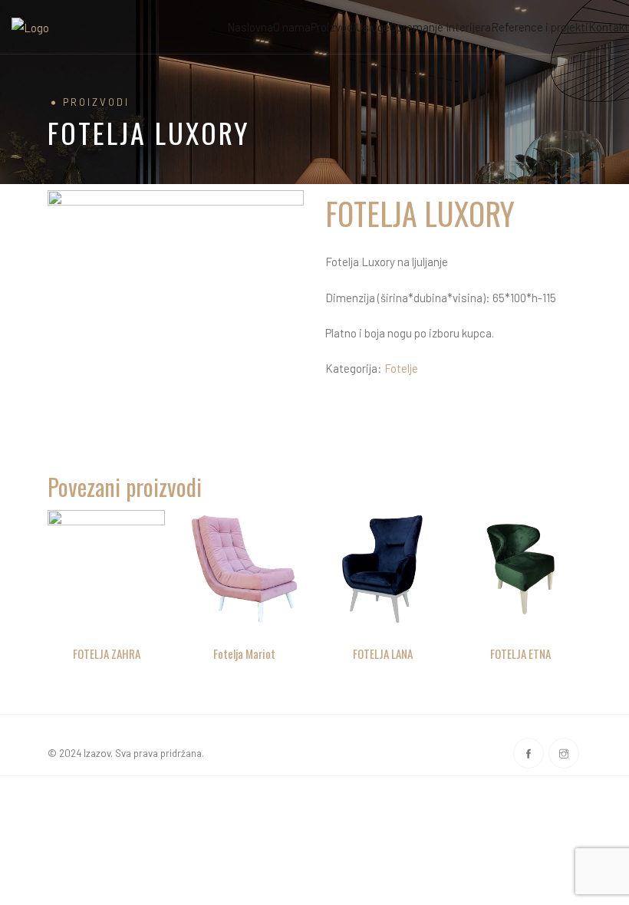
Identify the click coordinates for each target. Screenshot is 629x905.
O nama (292, 27)
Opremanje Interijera (440, 27)
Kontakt (608, 27)
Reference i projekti (539, 27)
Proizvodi (333, 27)
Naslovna (250, 27)
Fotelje (401, 368)
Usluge (373, 27)
